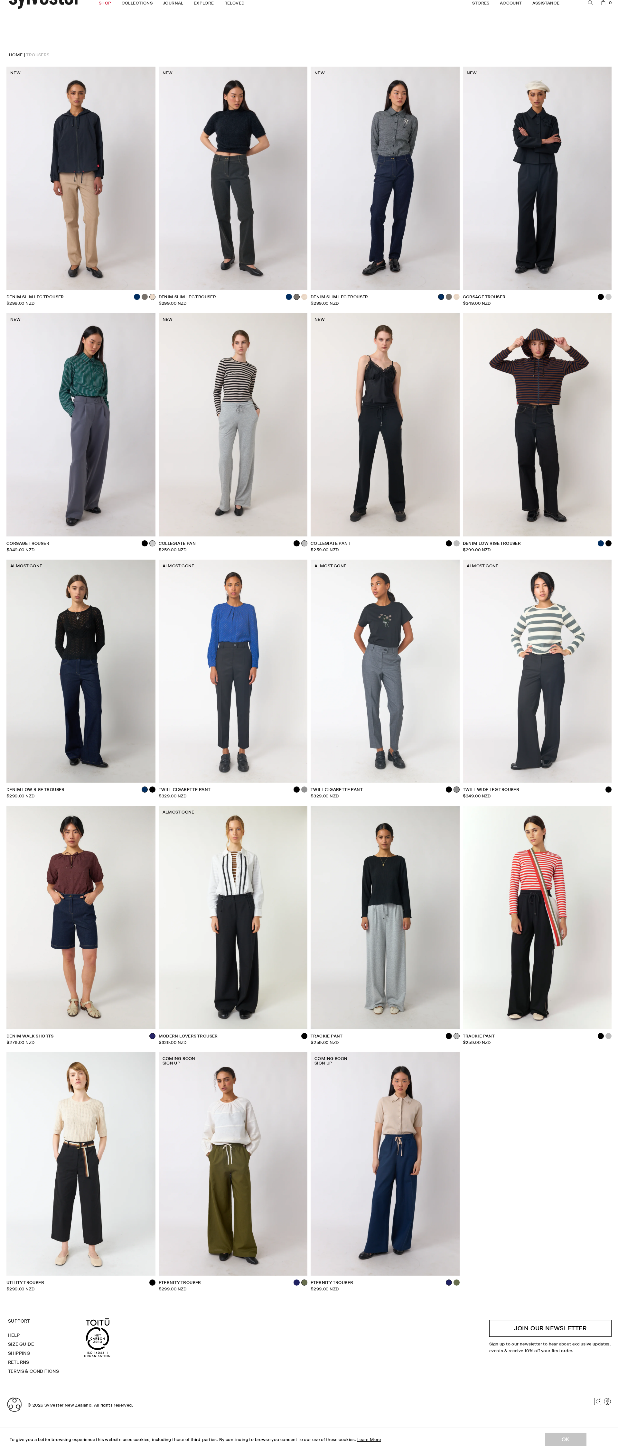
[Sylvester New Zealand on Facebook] (607, 1401)
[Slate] (608, 297)
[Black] (145, 543)
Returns (18, 1362)
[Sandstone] (304, 297)
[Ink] (297, 1282)
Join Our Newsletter (550, 1328)
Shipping (19, 1353)
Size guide (21, 1344)
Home (16, 54)
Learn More (369, 1439)
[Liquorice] (145, 297)
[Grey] (304, 789)
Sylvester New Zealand (67, 1405)
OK (566, 1439)
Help (14, 1335)
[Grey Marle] (457, 543)
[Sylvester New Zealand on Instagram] (598, 1401)
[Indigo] (137, 297)
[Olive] (457, 1282)
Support (19, 1321)
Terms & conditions (33, 1371)
